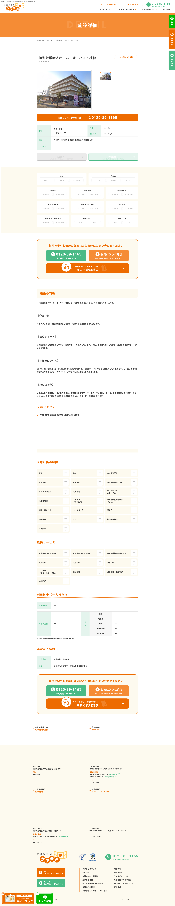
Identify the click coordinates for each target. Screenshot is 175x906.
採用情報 (117, 869)
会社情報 (85, 872)
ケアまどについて (89, 869)
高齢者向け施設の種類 (123, 880)
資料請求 (117, 887)
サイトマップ (125, 899)
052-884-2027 (39, 773)
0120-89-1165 (95, 835)
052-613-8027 (95, 781)
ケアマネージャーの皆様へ (92, 883)
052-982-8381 (39, 841)
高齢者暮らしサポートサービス (94, 890)
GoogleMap (112, 774)
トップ (33, 40)
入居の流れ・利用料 (90, 876)
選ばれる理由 (87, 880)
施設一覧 (49, 40)
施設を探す (40, 40)
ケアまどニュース (121, 876)
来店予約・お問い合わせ (123, 883)
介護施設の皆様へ (89, 887)
